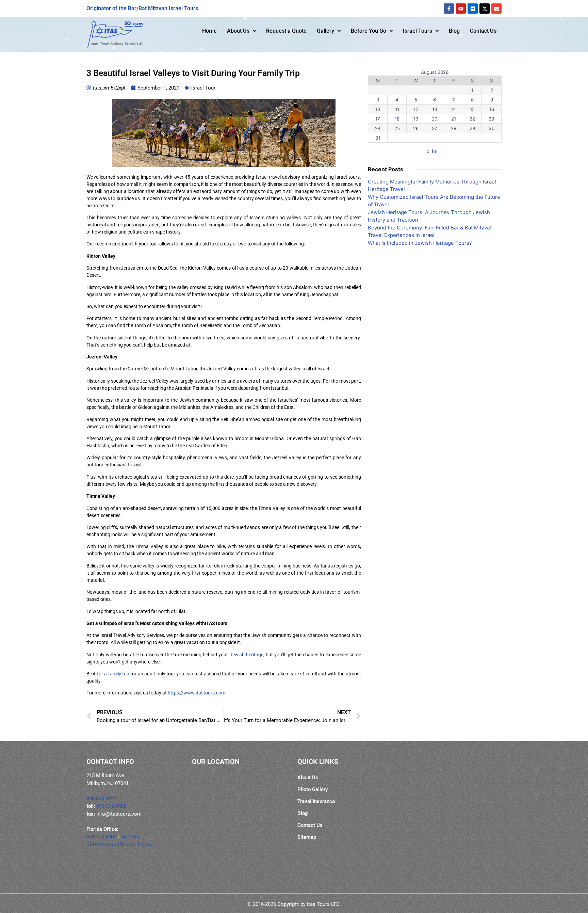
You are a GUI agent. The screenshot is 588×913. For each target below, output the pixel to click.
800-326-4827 (101, 799)
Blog (454, 31)
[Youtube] (461, 8)
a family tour (117, 673)
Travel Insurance (316, 801)
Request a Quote (286, 31)
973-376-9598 (111, 806)
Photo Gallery (312, 789)
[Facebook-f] (449, 8)
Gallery (325, 31)
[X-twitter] (484, 8)
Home (209, 31)
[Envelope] (496, 8)
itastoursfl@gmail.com (125, 845)
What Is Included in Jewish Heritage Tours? (420, 243)
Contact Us (483, 31)
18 (397, 119)
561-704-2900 (101, 837)
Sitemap (306, 837)
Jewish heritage (246, 654)
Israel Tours (417, 31)
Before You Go (368, 31)
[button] (241, 31)
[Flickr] (473, 8)
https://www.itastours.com (196, 692)
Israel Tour (203, 88)
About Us (238, 31)
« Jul (432, 151)
